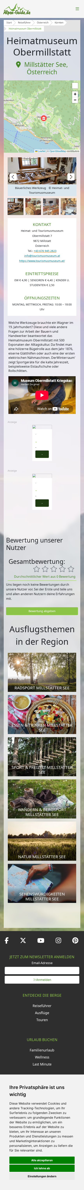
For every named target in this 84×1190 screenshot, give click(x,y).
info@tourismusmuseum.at (42, 256)
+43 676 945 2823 (45, 251)
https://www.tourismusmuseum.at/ (42, 261)
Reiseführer (24, 22)
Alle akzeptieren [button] (42, 1160)
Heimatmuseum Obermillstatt (25, 28)
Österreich (42, 22)
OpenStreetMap (57, 151)
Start (9, 22)
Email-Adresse (42, 963)
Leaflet (41, 151)
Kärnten (59, 22)
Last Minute (42, 1064)
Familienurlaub (42, 1050)
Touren (42, 1019)
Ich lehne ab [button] (42, 1168)
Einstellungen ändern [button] (42, 1176)
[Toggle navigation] (77, 9)
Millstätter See (45, 64)
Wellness (42, 1057)
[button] (44, 118)
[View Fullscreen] (75, 86)
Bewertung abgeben (42, 611)
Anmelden (43, 980)
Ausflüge (42, 1012)
